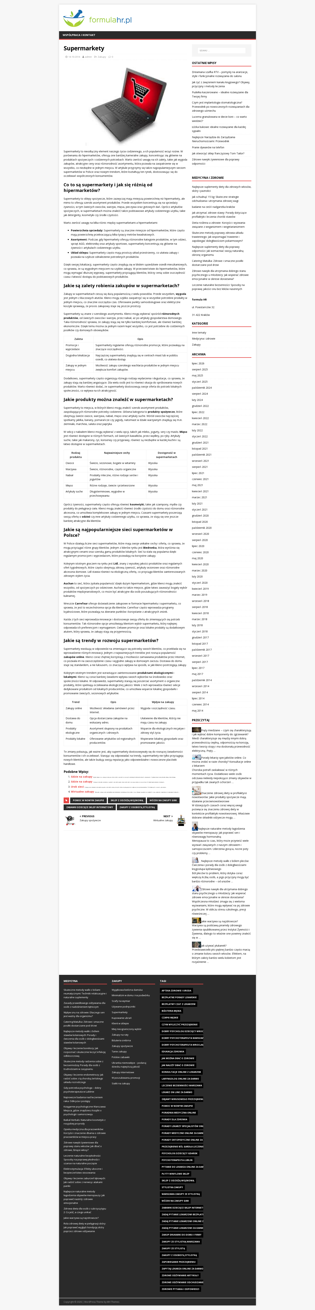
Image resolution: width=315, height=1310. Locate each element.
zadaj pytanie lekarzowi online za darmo (188, 1221)
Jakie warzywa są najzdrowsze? (219, 921)
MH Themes (113, 1301)
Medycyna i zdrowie (203, 338)
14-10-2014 (74, 56)
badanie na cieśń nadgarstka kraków (213, 207)
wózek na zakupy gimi (163, 800)
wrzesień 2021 (200, 461)
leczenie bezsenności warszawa (182, 1085)
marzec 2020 (199, 570)
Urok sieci (77, 786)
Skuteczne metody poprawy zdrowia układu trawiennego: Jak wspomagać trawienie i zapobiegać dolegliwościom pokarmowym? (217, 237)
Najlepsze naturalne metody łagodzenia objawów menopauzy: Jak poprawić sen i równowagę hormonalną (218, 832)
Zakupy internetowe (123, 1072)
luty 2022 (197, 430)
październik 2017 (202, 649)
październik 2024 (202, 387)
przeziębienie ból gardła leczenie (183, 1146)
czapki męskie (170, 1017)
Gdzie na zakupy (81, 776)
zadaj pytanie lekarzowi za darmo (183, 1228)
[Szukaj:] (221, 50)
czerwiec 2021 (200, 479)
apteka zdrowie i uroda (176, 990)
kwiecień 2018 (200, 613)
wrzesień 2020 (200, 533)
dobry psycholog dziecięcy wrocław (185, 1031)
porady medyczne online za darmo (184, 1133)
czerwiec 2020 (200, 552)
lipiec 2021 (198, 473)
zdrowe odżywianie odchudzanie (183, 1282)
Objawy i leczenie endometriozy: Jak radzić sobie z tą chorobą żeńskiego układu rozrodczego (83, 1078)
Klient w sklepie (120, 1023)
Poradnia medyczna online (179, 1112)
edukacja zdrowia (173, 1051)
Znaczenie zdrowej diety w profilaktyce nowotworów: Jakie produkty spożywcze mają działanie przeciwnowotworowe (219, 797)
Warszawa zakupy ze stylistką (181, 1194)
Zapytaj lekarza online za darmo (182, 1268)
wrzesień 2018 (200, 601)
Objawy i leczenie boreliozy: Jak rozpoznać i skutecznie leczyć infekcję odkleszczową (85, 1052)
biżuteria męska (171, 1010)
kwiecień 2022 (200, 418)
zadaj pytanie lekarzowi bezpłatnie (184, 1214)
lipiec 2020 (198, 546)
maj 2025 (197, 375)
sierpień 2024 (200, 393)
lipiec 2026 (198, 363)
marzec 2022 (199, 424)
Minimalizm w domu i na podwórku (131, 995)
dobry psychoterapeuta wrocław (183, 1044)
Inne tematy (199, 332)
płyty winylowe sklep (175, 1173)
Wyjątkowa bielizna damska (127, 989)
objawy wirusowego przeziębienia (183, 1099)
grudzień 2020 (200, 515)
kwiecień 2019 (200, 588)
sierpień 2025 (200, 369)
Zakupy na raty (120, 1034)
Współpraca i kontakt (79, 35)
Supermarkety (120, 1012)
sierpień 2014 (200, 692)
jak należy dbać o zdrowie (178, 1065)
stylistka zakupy (172, 1187)
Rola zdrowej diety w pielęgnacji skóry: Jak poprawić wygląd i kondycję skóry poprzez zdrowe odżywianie (85, 1227)
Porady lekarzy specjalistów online (185, 1126)
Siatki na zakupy (121, 1083)
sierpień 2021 (200, 467)
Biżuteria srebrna (121, 1040)
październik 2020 (202, 527)
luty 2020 (197, 576)
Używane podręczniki (123, 1006)
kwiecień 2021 (200, 491)
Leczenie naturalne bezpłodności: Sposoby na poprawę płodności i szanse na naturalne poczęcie (82, 1159)
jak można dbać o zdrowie (178, 1058)
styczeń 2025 (200, 381)
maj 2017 (197, 674)
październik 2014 (202, 680)
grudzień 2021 (200, 442)
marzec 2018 (199, 619)
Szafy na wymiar (121, 1001)
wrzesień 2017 (200, 655)
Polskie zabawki (121, 1057)
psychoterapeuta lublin (177, 1160)
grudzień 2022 (200, 406)
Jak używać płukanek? (213, 945)
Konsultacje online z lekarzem (181, 1072)
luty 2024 (197, 400)
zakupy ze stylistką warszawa (181, 1241)
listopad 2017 (200, 643)
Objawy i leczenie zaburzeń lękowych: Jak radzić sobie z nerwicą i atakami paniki (85, 1182)
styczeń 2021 (200, 509)
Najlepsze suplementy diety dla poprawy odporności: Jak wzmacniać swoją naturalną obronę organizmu (218, 251)
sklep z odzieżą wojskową (127, 800)
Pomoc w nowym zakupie (88, 800)
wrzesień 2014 (200, 686)
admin (88, 56)
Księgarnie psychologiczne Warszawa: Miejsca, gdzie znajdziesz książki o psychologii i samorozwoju (85, 1110)
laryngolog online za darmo (180, 1078)
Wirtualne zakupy (82, 791)
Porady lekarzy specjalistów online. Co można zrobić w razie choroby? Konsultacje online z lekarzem (221, 762)
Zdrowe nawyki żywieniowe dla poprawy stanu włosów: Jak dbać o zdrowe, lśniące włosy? (83, 1146)
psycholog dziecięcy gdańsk (179, 1153)
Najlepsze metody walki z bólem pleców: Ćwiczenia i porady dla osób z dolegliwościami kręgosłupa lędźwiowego (220, 865)
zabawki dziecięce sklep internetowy (89, 807)
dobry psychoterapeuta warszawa (184, 1038)
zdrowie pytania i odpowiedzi (180, 1289)
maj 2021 (197, 485)
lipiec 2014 (198, 698)
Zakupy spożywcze (122, 1046)
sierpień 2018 (200, 607)
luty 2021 (197, 503)
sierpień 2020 (200, 540)
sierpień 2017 (200, 662)
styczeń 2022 (200, 436)
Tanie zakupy (119, 1051)
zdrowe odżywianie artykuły (180, 1275)
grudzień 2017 (200, 637)
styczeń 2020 (200, 582)
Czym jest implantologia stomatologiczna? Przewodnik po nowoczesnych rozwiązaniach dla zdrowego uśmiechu (220, 106)
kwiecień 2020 (200, 564)
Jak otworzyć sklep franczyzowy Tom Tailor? (218, 153)
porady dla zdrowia (174, 1119)
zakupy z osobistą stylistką (137, 807)
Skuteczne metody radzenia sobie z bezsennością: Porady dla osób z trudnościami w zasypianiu (83, 1065)
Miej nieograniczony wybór (126, 1029)
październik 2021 (202, 454)
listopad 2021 (200, 448)
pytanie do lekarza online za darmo (184, 1166)
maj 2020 (197, 558)
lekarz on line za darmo (177, 1092)
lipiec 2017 (198, 668)
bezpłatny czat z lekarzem (178, 1004)
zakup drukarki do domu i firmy (181, 1234)
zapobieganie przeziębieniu (179, 1261)
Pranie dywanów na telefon (208, 147)
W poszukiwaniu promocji (126, 1077)
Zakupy (102, 56)
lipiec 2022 (198, 412)
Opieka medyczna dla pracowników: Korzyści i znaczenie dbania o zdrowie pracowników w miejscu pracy (85, 1133)
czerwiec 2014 (200, 704)
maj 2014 (197, 710)
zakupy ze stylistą (173, 1248)
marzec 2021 (199, 497)
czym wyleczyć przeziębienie (180, 1024)
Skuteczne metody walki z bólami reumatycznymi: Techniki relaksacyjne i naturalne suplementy (85, 993)
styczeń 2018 (200, 631)
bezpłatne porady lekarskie (179, 997)
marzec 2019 (199, 594)
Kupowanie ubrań (122, 1018)
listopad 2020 (200, 521)
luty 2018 (197, 625)
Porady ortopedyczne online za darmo (187, 1139)
